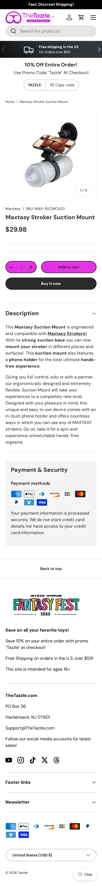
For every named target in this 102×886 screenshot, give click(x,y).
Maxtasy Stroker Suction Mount (44, 102)
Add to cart (68, 266)
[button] (81, 17)
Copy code (65, 84)
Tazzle (22, 873)
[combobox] (51, 31)
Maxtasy (13, 208)
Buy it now (51, 283)
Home (9, 102)
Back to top (51, 568)
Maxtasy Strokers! (67, 333)
